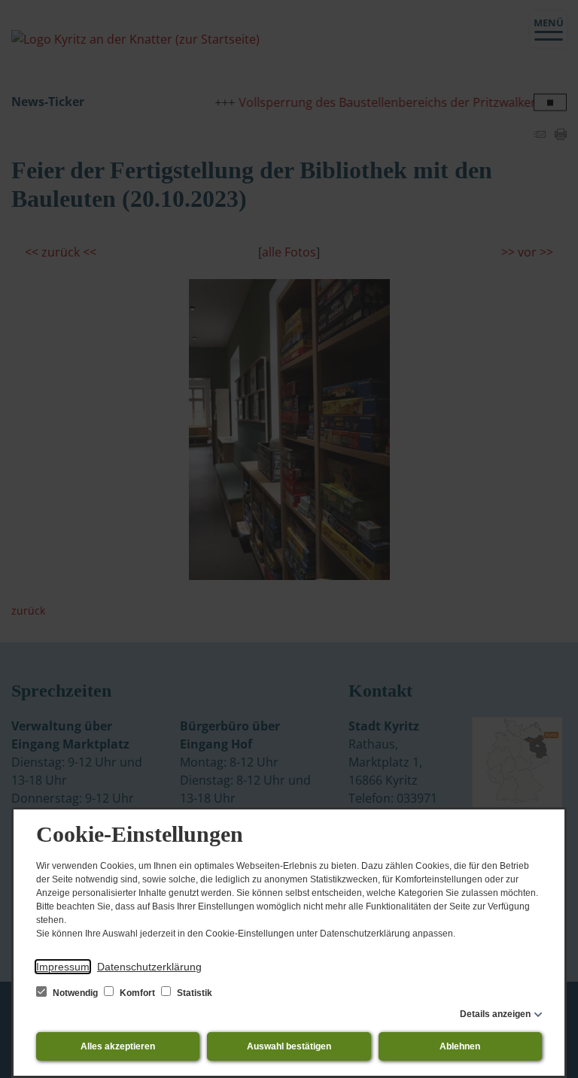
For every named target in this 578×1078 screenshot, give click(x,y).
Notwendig (75, 993)
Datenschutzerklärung (149, 967)
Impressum (63, 967)
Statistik (193, 993)
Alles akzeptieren (118, 1046)
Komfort (137, 993)
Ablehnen (460, 1046)
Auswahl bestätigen (289, 1046)
